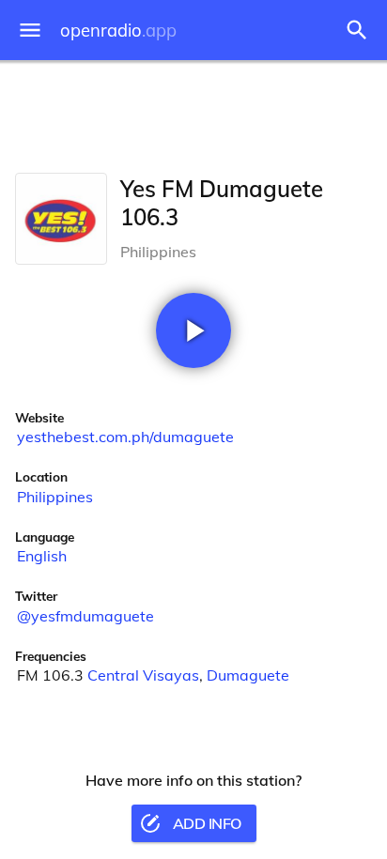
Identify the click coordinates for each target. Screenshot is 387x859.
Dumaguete (248, 675)
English (42, 555)
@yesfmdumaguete (85, 615)
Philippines (55, 496)
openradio (118, 30)
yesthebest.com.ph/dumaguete (125, 436)
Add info (207, 823)
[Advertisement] (193, 112)
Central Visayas (143, 675)
